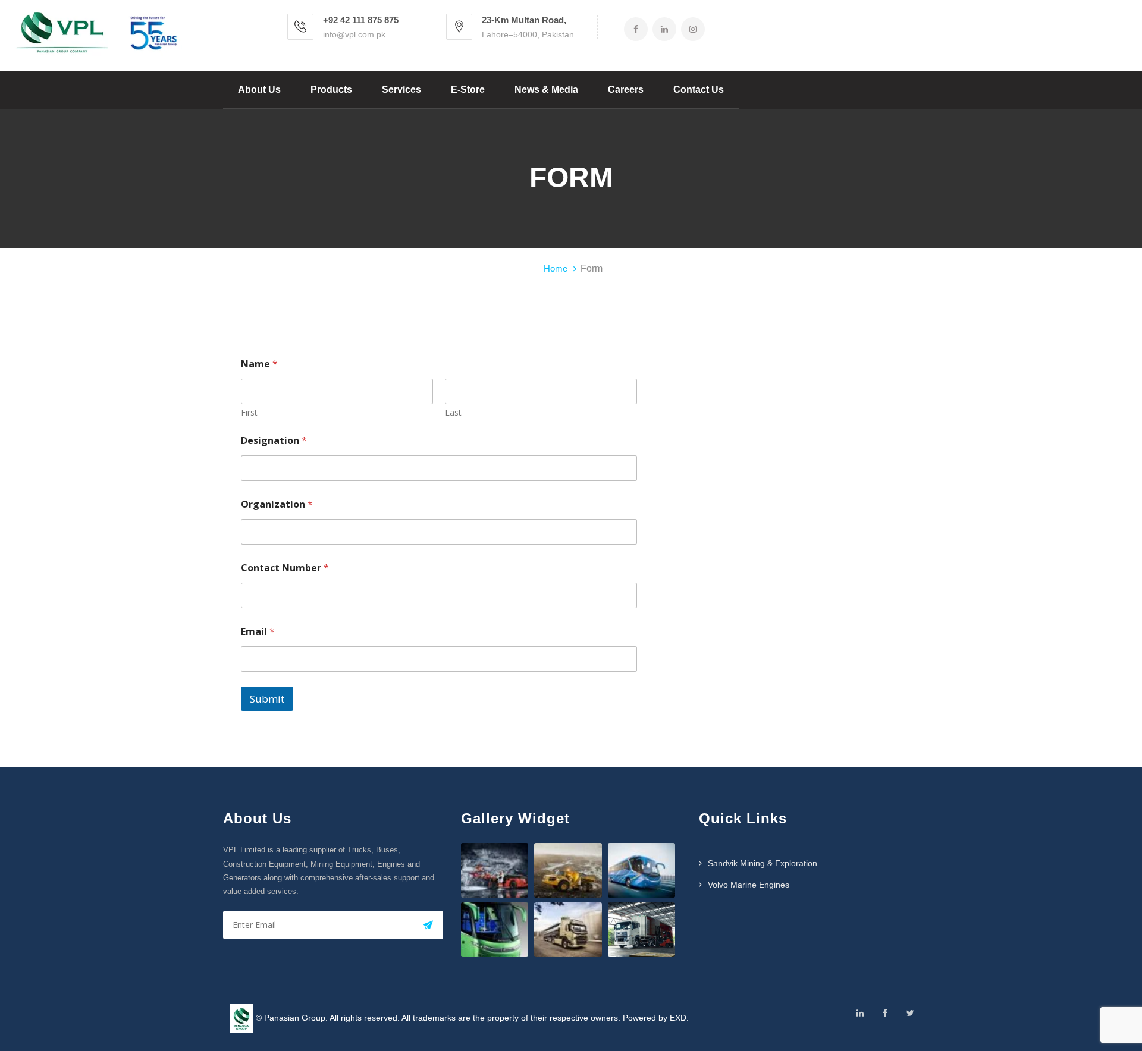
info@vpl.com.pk (354, 34)
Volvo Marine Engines (748, 884)
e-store (468, 89)
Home (555, 268)
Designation (274, 440)
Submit (267, 699)
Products (331, 89)
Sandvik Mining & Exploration (762, 863)
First (249, 412)
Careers (626, 89)
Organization (277, 504)
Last (453, 412)
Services (401, 89)
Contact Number (285, 568)
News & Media (546, 89)
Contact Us (698, 89)
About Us (259, 89)
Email (258, 631)
